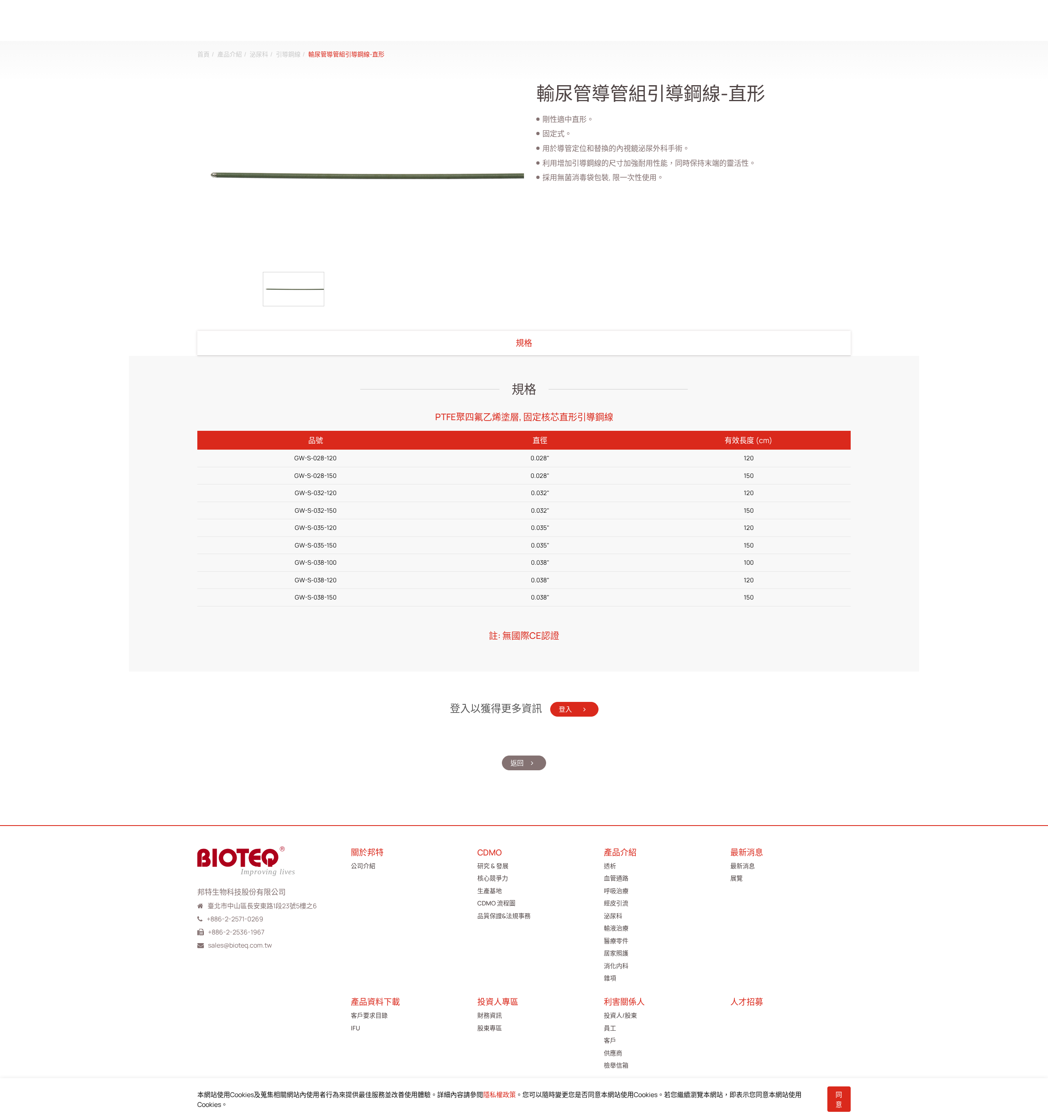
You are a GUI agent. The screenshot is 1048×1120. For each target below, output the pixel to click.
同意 (839, 1099)
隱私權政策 (499, 1094)
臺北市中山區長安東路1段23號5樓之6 (262, 905)
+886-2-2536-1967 (236, 932)
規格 (524, 342)
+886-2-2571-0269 (235, 918)
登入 (566, 709)
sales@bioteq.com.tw (240, 945)
